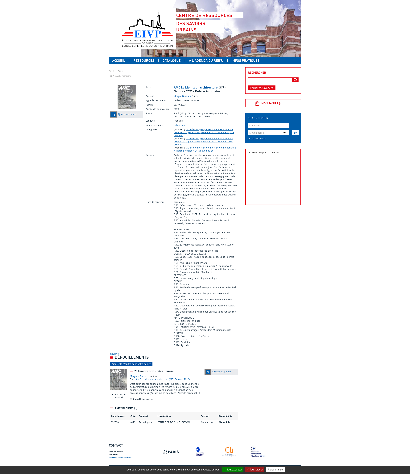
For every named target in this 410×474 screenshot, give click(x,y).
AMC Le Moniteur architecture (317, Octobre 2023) (163, 379)
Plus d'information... (144, 399)
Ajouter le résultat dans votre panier (131, 363)
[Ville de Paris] (170, 451)
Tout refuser (256, 469)
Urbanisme (180, 125)
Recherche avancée (261, 88)
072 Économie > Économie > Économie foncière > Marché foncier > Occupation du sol (205, 149)
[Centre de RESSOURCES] (147, 28)
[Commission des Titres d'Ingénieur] (229, 451)
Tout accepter (234, 469)
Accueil (118, 60)
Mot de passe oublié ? (257, 139)
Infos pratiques (245, 60)
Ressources (143, 60)
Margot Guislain (182, 95)
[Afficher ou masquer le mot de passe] (284, 132)
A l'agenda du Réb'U (206, 60)
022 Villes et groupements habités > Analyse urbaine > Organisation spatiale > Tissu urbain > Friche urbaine (203, 141)
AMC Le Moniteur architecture (196, 87)
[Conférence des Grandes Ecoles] (200, 451)
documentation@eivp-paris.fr (120, 457)
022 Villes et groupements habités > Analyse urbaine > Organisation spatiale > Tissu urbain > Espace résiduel (204, 132)
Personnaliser (276, 469)
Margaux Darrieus (139, 376)
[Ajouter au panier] (113, 114)
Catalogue (172, 60)
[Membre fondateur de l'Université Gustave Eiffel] (258, 451)
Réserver (115, 353)
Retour (120, 71)
